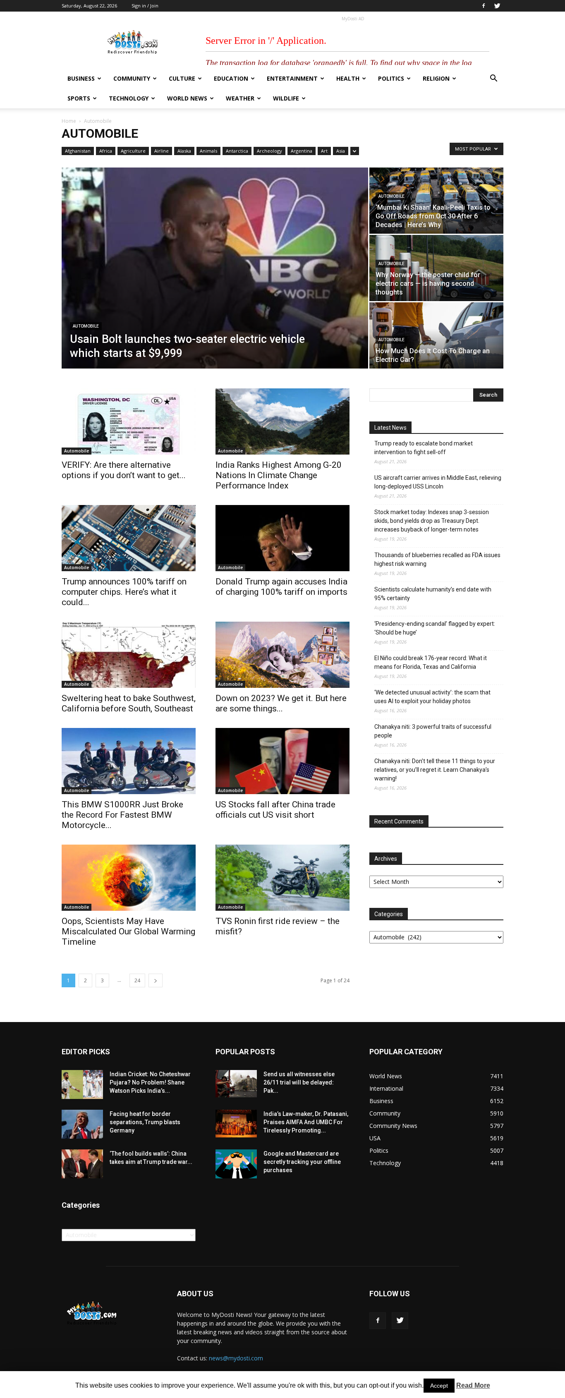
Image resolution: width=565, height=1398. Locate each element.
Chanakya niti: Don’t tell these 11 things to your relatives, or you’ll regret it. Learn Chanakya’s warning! (434, 770)
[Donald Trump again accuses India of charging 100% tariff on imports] (282, 538)
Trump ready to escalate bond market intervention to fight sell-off (423, 447)
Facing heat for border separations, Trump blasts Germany (145, 1122)
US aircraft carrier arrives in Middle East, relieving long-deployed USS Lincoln (437, 482)
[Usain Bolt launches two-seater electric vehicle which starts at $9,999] (215, 268)
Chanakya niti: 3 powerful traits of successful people (432, 731)
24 (137, 980)
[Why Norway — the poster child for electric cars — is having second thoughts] (436, 268)
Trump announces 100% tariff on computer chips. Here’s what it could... (124, 592)
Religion (436, 78)
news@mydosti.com (236, 1358)
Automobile (86, 326)
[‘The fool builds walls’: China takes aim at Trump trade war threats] (82, 1163)
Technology (128, 98)
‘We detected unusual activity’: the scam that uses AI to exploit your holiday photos (432, 696)
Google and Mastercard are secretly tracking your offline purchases (302, 1161)
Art (324, 151)
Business (81, 78)
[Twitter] (497, 6)
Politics (391, 78)
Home (69, 120)
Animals (208, 151)
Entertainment (292, 78)
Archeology (269, 151)
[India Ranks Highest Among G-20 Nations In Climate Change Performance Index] (282, 421)
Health (347, 78)
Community (131, 78)
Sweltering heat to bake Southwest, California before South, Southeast (129, 703)
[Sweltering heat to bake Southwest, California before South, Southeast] (129, 655)
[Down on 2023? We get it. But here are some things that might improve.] (282, 655)
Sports (78, 98)
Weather (240, 98)
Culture (182, 78)
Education (231, 78)
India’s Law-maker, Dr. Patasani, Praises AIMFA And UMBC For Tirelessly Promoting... (305, 1122)
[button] (493, 79)
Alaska (184, 151)
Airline (161, 151)
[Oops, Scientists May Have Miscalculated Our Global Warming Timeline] (129, 878)
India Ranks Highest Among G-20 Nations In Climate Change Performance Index (278, 475)
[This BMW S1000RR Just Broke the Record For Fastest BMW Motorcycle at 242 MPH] (129, 761)
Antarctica (237, 151)
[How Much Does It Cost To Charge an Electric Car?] (436, 335)
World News (187, 98)
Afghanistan (78, 151)
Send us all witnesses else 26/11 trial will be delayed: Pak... (299, 1082)
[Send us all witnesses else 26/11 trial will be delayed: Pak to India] (236, 1083)
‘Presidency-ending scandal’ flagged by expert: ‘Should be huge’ (434, 628)
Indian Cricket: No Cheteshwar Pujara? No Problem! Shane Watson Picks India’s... (150, 1082)
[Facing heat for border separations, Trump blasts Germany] (82, 1124)
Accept (439, 1385)
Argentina (301, 151)
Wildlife (286, 98)
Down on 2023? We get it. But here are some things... (281, 703)
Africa (105, 151)
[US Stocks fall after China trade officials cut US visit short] (282, 761)
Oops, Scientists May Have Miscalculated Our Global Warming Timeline (128, 931)
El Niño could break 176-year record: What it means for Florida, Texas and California (430, 662)
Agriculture (133, 151)
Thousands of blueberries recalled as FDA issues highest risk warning (437, 559)
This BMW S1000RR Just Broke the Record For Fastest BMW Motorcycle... (122, 815)
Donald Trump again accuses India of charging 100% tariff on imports (281, 587)
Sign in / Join (145, 5)
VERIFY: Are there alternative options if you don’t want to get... (124, 470)
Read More (473, 1385)
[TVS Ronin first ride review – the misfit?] (282, 878)
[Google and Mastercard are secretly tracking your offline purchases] (236, 1163)
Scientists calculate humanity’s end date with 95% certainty (432, 593)
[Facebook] (483, 6)
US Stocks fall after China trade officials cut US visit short (275, 810)
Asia (340, 151)
